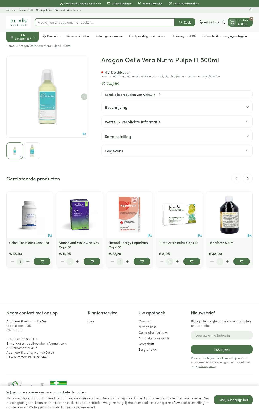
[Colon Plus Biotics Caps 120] (30, 215)
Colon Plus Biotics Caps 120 (29, 242)
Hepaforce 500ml (221, 242)
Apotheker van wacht (154, 338)
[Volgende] (84, 96)
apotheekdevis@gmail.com (46, 343)
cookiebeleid (85, 407)
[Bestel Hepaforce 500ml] (241, 261)
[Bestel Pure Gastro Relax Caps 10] (191, 261)
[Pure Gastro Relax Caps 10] (179, 215)
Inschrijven (222, 349)
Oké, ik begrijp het (233, 399)
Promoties (53, 36)
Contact (11, 10)
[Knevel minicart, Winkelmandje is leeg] (232, 22)
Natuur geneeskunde (109, 36)
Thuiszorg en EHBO (183, 36)
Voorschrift (26, 10)
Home (10, 45)
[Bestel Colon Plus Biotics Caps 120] (42, 261)
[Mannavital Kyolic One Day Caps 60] (79, 215)
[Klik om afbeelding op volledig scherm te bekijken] (47, 96)
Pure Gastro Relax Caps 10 (178, 242)
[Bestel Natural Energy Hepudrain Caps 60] (142, 261)
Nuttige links (43, 10)
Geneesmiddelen (78, 36)
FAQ (91, 321)
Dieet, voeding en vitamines (147, 36)
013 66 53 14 (29, 339)
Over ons (145, 321)
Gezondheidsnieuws (68, 10)
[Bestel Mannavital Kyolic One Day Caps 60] (92, 261)
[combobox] (105, 22)
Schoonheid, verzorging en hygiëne (225, 36)
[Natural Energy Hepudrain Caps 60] (129, 215)
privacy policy (207, 366)
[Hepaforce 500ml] (229, 215)
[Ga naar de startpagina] (18, 22)
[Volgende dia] (248, 178)
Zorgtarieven (148, 349)
